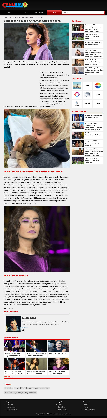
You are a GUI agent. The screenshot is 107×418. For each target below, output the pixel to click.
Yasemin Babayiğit (41, 388)
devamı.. (25, 327)
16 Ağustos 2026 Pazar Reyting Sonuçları (93, 43)
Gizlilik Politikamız (89, 409)
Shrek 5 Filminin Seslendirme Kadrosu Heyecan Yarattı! (93, 135)
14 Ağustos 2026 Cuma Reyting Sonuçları (93, 116)
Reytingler (24, 12)
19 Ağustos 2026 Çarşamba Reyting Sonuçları (92, 143)
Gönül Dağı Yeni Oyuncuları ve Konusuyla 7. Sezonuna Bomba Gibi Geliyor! (93, 126)
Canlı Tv (10, 12)
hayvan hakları (30, 393)
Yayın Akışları (39, 12)
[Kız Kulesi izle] (77, 88)
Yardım (60, 404)
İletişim (86, 404)
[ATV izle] (98, 97)
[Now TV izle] (87, 106)
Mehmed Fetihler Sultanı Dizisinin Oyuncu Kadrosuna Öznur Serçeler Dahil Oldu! (94, 152)
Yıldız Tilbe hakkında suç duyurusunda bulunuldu (29, 17)
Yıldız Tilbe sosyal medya (14, 393)
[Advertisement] (67, 5)
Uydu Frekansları (12, 409)
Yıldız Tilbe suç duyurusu (23, 388)
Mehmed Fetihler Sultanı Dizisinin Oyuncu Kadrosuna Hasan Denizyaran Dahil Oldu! (94, 53)
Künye (86, 407)
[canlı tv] (15, 8)
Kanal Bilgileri (62, 409)
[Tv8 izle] (98, 106)
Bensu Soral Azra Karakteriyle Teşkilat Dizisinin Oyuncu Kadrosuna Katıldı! (93, 28)
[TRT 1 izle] (87, 88)
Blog (54, 12)
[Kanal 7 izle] (87, 97)
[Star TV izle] (77, 97)
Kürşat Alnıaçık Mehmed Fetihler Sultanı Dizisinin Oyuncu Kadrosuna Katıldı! (94, 71)
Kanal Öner (61, 407)
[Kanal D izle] (77, 106)
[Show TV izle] (98, 88)
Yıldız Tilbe (8, 388)
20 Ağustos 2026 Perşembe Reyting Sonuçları (92, 36)
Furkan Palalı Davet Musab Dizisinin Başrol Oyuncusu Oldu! (93, 62)
